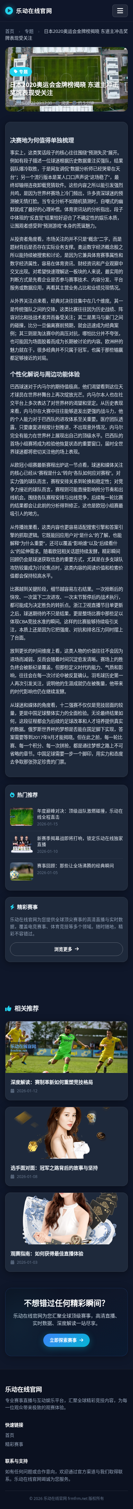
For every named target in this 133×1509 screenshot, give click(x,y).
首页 (9, 31)
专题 (29, 31)
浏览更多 (63, 949)
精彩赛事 (14, 1444)
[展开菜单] (120, 11)
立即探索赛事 (63, 1340)
